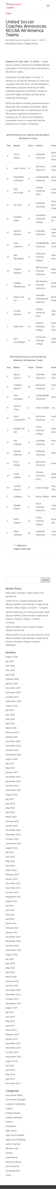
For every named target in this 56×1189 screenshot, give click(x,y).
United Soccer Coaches (19, 40)
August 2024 (12, 759)
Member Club (12, 1148)
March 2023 (11, 816)
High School (11, 1130)
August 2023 (12, 794)
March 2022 (11, 870)
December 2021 (13, 883)
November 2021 (13, 887)
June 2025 (10, 714)
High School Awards (15, 1135)
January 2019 (12, 1039)
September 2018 (13, 1056)
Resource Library (13, 1161)
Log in (8, 13)
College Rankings (14, 1117)
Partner (9, 1152)
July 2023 (10, 799)
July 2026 (10, 661)
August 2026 (12, 656)
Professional (11, 1157)
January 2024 (12, 772)
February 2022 (12, 874)
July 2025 (10, 710)
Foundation (11, 1126)
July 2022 (10, 852)
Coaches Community (15, 1104)
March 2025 (11, 727)
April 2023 (10, 812)
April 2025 (10, 723)
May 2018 (10, 1074)
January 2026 (12, 683)
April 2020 (10, 972)
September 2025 (13, 701)
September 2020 (13, 950)
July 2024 (10, 763)
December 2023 (13, 776)
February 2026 (12, 679)
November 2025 (13, 692)
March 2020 (11, 976)
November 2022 (13, 834)
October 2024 (12, 750)
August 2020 (12, 954)
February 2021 (12, 927)
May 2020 (10, 967)
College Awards (31, 43)
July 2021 (10, 905)
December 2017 (13, 1083)
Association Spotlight (16, 1099)
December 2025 (13, 688)
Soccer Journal (12, 1166)
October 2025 (12, 696)
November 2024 (13, 745)
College (9, 1108)
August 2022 (12, 848)
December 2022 (13, 830)
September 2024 (13, 754)
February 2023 (12, 821)
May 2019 (10, 1021)
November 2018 (13, 1047)
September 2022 (13, 843)
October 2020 (12, 945)
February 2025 (12, 732)
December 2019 (13, 990)
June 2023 (10, 803)
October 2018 (12, 1052)
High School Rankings (16, 1139)
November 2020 (13, 941)
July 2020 (10, 959)
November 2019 (13, 994)
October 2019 (12, 999)
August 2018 (12, 1061)
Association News (14, 43)
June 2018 (10, 1070)
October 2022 (12, 839)
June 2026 (10, 665)
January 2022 (12, 879)
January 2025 (12, 736)
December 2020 (13, 936)
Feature (9, 1121)
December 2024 (13, 741)
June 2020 (10, 963)
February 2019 (12, 1034)
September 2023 (13, 790)
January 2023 (12, 825)
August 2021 (12, 901)
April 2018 (10, 1078)
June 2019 (10, 1016)
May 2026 (10, 670)
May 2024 (10, 767)
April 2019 (10, 1025)
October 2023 (12, 785)
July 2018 (10, 1065)
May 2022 (10, 861)
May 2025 (10, 719)
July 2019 (10, 1012)
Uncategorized (13, 1170)
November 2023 (13, 781)
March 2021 (11, 923)
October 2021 (12, 892)
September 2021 (13, 896)
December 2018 (13, 1043)
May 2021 (10, 914)
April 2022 (10, 865)
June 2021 (10, 910)
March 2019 (11, 1030)
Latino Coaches (13, 1144)
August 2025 (12, 705)
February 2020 (12, 981)
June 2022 (10, 856)
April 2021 (10, 919)
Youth (8, 1175)
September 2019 (13, 1003)
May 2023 (10, 807)
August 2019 (12, 1007)
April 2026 (10, 674)
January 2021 (12, 932)
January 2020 (12, 985)
